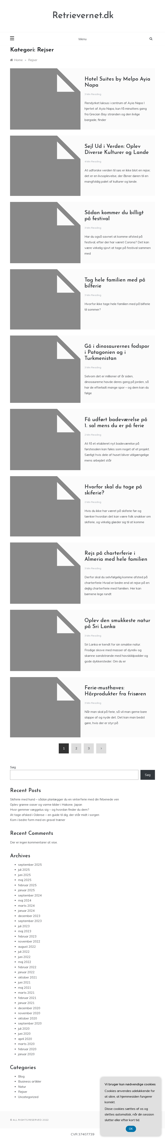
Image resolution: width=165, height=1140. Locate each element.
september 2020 (30, 1023)
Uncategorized (28, 1097)
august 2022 (27, 947)
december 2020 (29, 1008)
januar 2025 (26, 890)
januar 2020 (26, 1054)
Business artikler (29, 1081)
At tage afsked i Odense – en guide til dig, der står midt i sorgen (54, 815)
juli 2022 (24, 952)
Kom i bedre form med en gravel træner (37, 820)
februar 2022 (27, 967)
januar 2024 (26, 911)
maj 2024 (24, 900)
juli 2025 (24, 870)
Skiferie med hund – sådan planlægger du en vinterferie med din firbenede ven (64, 799)
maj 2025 (24, 880)
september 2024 (30, 895)
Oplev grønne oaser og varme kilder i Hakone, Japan (46, 804)
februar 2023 (27, 936)
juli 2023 (24, 926)
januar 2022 (26, 972)
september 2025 (30, 865)
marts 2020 (26, 1044)
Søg (13, 767)
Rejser (22, 1092)
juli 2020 (24, 1029)
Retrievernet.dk (83, 15)
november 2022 (29, 941)
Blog (21, 1076)
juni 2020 (24, 1034)
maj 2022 (24, 962)
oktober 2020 (27, 1018)
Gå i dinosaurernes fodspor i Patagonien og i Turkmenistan (117, 352)
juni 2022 (24, 957)
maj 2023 (24, 931)
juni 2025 (24, 875)
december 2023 (29, 916)
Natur (22, 1087)
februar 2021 (27, 998)
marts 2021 (26, 993)
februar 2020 (27, 1049)
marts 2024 (26, 906)
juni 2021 (24, 982)
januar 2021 (26, 1003)
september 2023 (30, 921)
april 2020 (25, 1039)
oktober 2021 (27, 977)
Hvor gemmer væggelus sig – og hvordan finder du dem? (49, 810)
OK (131, 1128)
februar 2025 (27, 885)
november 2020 (29, 1013)
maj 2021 (24, 988)
